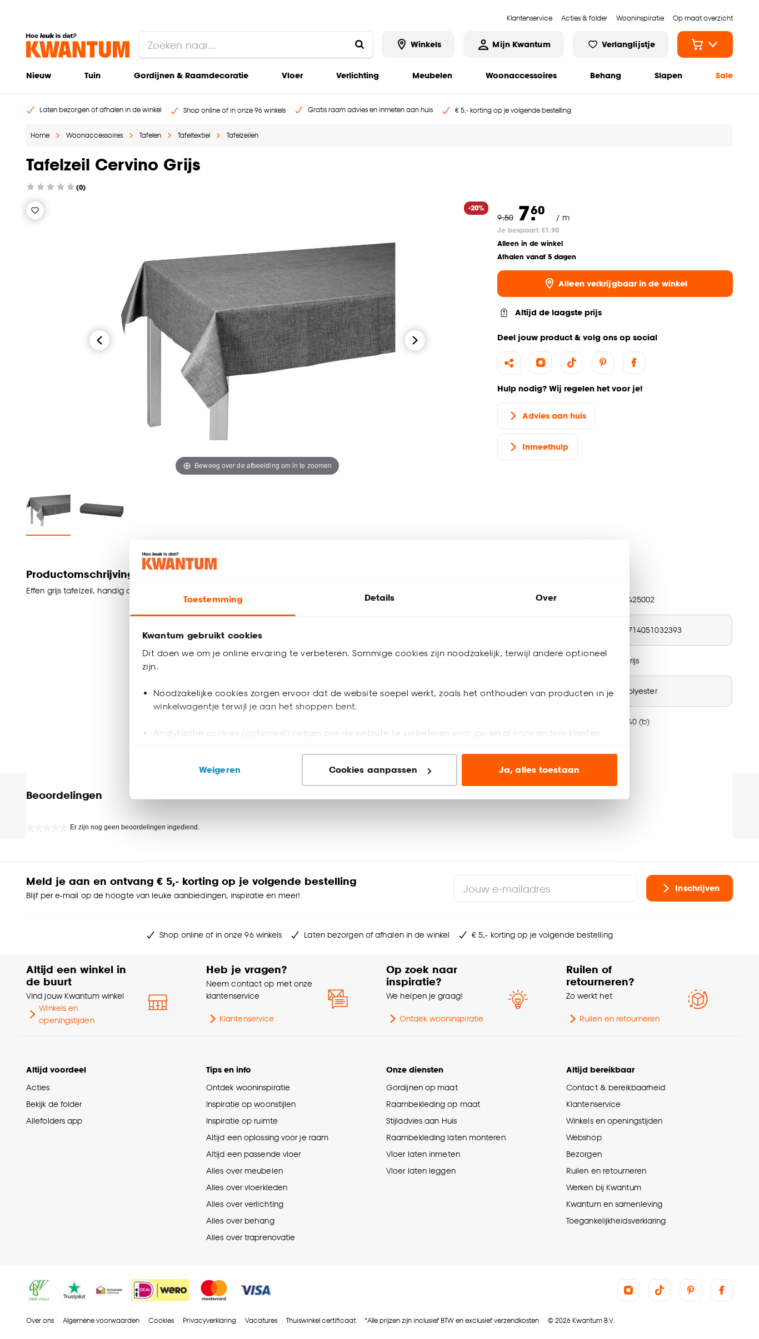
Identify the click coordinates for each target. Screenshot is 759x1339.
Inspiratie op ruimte (242, 1120)
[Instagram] (541, 362)
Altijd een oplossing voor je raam (267, 1137)
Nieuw (38, 75)
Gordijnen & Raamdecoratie (191, 75)
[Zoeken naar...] (359, 44)
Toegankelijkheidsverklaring (616, 1220)
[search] (255, 44)
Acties (38, 1087)
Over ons (40, 1320)
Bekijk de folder (54, 1104)
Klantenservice (246, 1018)
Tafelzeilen (242, 135)
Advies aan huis (554, 415)
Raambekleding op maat (433, 1104)
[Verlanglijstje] (35, 210)
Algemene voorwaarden (101, 1320)
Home (40, 135)
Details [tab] (379, 597)
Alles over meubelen (244, 1170)
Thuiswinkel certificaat (321, 1320)
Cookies (161, 1320)
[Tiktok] (572, 362)
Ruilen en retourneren (620, 1018)
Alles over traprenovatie (250, 1237)
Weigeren (220, 769)
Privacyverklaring (209, 1320)
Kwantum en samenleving (614, 1204)
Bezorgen (584, 1154)
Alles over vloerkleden (246, 1187)
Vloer (292, 75)
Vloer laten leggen (421, 1170)
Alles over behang (240, 1220)
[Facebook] (634, 362)
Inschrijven (697, 888)
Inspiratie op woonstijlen (251, 1104)
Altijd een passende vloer (253, 1154)
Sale (724, 75)
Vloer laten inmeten (423, 1154)
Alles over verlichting (244, 1204)
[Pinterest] (603, 362)
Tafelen (150, 135)
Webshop (584, 1137)
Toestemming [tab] (212, 599)
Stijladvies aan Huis (421, 1120)
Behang (605, 75)
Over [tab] (546, 597)
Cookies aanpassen (373, 769)
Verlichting (357, 75)
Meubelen (432, 75)
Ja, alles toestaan (539, 769)
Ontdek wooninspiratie (441, 1018)
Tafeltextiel (194, 135)
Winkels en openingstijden (66, 1014)
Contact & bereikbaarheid (615, 1087)
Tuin (92, 75)
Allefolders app (54, 1120)
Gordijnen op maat (422, 1087)
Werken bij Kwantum (603, 1187)
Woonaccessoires (521, 75)
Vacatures (261, 1320)
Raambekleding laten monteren (446, 1137)
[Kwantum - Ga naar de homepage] (77, 45)
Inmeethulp (545, 446)
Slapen (668, 75)
